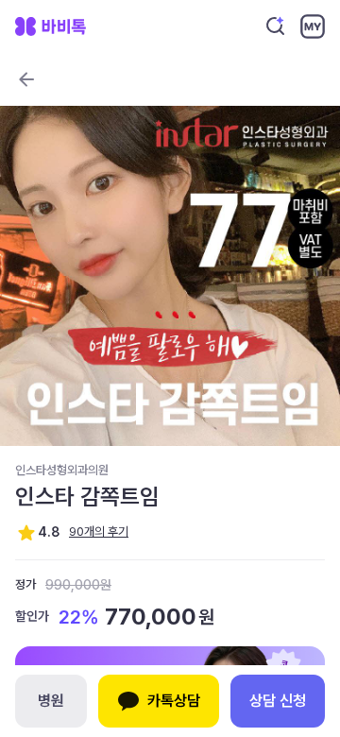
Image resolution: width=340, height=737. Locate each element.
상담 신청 (277, 701)
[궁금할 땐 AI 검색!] (276, 26)
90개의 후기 (98, 531)
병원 (51, 701)
